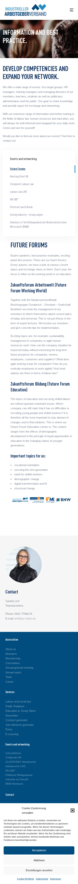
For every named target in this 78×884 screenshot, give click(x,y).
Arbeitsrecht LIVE (15, 766)
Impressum (55, 879)
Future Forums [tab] (17, 169)
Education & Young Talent (20, 710)
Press (9, 729)
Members (11, 653)
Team (8, 676)
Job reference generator (19, 724)
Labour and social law (18, 701)
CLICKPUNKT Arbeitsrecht (20, 761)
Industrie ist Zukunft (16, 779)
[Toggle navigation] (61, 10)
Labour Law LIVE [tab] (18, 192)
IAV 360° (10, 770)
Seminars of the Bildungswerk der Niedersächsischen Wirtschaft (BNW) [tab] (38, 224)
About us (10, 649)
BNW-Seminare (14, 783)
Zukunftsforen (13, 753)
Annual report (13, 672)
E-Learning (11, 734)
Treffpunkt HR (13, 757)
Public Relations (14, 706)
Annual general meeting (19, 667)
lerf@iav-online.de (25, 618)
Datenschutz (42, 879)
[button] (72, 810)
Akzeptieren (39, 850)
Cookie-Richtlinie (25, 879)
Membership (12, 658)
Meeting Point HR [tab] (19, 176)
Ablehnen (39, 860)
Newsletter (11, 715)
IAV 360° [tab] (14, 199)
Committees (12, 663)
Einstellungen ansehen (39, 870)
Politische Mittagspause (18, 775)
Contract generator (16, 720)
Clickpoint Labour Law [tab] (22, 184)
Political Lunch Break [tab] (21, 207)
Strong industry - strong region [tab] (26, 215)
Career (9, 681)
